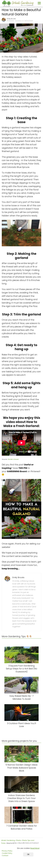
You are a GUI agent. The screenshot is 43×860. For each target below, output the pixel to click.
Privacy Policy (7, 851)
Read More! (34, 848)
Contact (5, 855)
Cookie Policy (7, 853)
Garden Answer (13, 459)
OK (28, 854)
